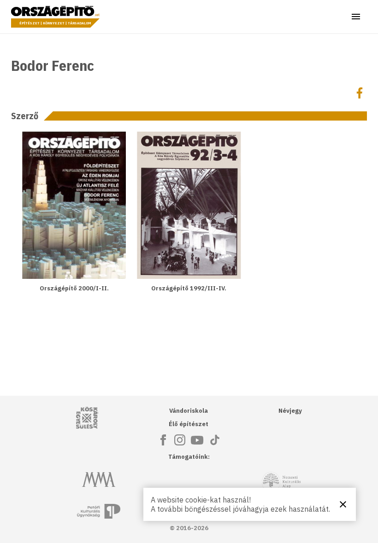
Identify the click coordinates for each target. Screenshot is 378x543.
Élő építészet (188, 424)
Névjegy (290, 411)
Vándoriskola (188, 411)
